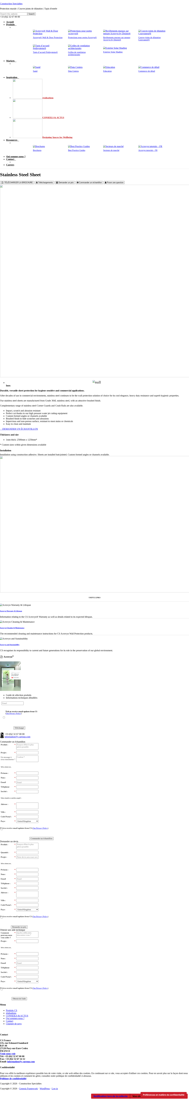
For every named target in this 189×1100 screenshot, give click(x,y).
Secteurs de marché (111, 150)
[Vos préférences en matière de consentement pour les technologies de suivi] (164, 1095)
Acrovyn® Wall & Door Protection (47, 37)
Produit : (8, 745)
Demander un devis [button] (9, 841)
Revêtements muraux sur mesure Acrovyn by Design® (116, 38)
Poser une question (114, 182)
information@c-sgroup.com (17, 736)
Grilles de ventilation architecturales (77, 53)
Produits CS (11, 1010)
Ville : (8, 812)
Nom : (8, 778)
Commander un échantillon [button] (12, 741)
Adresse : (8, 804)
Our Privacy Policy (13, 713)
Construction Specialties (11, 3)
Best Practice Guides (76, 150)
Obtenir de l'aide (19, 999)
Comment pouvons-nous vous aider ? (8, 935)
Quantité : (8, 852)
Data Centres (73, 71)
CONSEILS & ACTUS (17, 1015)
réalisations (11, 1013)
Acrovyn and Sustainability (9, 644)
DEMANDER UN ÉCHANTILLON (20, 429)
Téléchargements (45, 182)
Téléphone (8, 787)
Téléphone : (8, 883)
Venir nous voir (8, 1053)
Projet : (8, 753)
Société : (8, 791)
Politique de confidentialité (13, 1078)
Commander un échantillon (90, 182)
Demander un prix (66, 182)
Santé (35, 71)
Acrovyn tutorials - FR (147, 150)
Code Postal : (8, 817)
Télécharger (19, 728)
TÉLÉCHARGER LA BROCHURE (18, 182)
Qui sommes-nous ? (15, 1018)
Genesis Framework (28, 1088)
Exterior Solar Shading (113, 52)
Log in (55, 1088)
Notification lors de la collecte (110, 1096)
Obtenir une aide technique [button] (12, 930)
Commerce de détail (146, 71)
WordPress (45, 1088)
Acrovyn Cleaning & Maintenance (12, 628)
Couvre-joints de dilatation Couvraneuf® (149, 38)
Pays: (8, 821)
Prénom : (8, 773)
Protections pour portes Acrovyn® (82, 37)
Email (8, 782)
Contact (9, 1021)
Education (107, 71)
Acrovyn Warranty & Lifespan (11, 611)
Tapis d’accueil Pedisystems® (45, 52)
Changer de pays (14, 1023)
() (21, 712)
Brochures (37, 150)
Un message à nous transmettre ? (8, 758)
